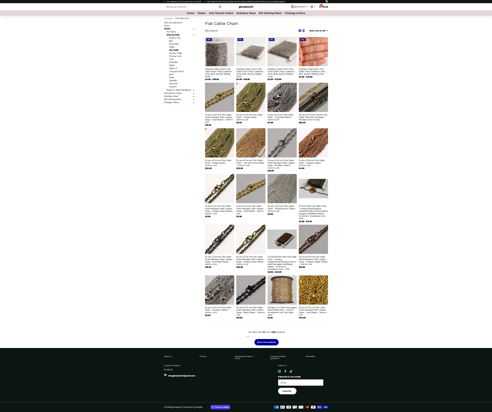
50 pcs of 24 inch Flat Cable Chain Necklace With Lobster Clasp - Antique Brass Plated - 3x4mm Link (250, 260)
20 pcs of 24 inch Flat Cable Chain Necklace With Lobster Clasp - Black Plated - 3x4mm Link (250, 311)
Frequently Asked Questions (278, 357)
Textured (173, 83)
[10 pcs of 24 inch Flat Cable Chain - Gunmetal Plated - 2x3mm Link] (282, 97)
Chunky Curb (175, 56)
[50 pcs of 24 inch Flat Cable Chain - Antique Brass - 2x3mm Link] (219, 142)
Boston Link (174, 38)
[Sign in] (313, 7)
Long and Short (176, 71)
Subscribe (287, 391)
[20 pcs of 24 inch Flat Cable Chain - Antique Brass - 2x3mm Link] (250, 97)
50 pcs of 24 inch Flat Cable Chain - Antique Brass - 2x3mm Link (218, 163)
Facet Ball (173, 44)
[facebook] (285, 371)
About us (168, 356)
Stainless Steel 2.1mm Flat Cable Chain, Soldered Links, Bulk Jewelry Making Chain (312, 71)
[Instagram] (279, 371)
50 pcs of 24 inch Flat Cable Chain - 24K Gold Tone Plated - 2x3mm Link (250, 163)
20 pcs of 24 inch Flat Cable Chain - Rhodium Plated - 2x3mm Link (218, 310)
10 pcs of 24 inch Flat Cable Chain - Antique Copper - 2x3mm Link (312, 163)
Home (190, 13)
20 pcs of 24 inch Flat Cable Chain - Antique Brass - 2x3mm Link (249, 117)
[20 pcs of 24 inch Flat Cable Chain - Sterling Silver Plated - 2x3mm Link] (282, 188)
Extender (173, 62)
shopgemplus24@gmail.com (181, 375)
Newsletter (310, 356)
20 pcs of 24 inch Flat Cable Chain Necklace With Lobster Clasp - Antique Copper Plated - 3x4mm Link (313, 260)
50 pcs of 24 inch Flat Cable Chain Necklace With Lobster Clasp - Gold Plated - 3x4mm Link (313, 311)
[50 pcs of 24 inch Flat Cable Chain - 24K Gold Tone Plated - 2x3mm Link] (250, 142)
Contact (203, 356)
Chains (201, 13)
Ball (171, 41)
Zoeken (220, 7)
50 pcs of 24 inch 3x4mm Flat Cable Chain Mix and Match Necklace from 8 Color (313, 117)
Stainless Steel (246, 13)
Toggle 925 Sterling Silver (193, 99)
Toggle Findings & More (193, 102)
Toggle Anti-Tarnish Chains (193, 93)
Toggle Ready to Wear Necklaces (193, 90)
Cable (171, 47)
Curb (171, 59)
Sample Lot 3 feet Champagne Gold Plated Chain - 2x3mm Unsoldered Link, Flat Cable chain (282, 311)
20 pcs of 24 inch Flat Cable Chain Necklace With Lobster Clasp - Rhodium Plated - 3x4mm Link (281, 164)
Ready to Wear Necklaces (179, 90)
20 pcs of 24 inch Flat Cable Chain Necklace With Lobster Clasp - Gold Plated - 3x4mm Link (219, 118)
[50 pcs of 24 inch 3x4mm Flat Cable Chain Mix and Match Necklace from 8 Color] (313, 97)
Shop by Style (173, 35)
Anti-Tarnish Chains (221, 13)
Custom (173, 86)
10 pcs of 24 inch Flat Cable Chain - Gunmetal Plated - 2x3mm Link (280, 117)
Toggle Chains (193, 29)
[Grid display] (300, 31)
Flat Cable (174, 50)
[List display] (303, 31)
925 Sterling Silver (270, 13)
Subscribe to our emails (289, 377)
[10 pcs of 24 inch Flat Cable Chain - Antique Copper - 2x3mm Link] (313, 142)
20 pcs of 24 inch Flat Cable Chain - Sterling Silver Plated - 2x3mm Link (282, 208)
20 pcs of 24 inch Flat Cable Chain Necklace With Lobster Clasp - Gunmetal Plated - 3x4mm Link (218, 260)
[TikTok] (291, 371)
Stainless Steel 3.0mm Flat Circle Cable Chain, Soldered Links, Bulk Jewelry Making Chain (281, 73)
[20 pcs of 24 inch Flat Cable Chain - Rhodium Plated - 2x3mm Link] (219, 290)
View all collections (173, 22)
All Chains (171, 31)
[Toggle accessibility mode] (326, 2)
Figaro (172, 65)
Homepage (168, 18)
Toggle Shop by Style (193, 35)
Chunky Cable (175, 53)
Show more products (266, 342)
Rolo (171, 74)
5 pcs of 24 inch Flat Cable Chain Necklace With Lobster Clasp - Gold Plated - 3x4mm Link (250, 210)
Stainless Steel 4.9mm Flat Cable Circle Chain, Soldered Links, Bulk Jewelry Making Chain (218, 73)
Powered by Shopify (193, 407)
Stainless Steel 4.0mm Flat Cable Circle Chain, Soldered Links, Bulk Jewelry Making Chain (249, 73)
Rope (171, 77)
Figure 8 (173, 68)
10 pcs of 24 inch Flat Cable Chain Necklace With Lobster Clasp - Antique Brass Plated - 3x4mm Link (219, 210)
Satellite (173, 80)
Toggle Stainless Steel (193, 96)
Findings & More (295, 13)
